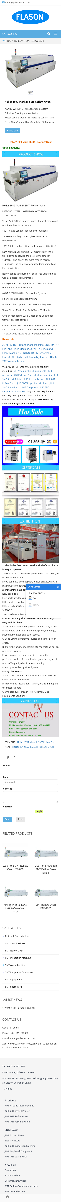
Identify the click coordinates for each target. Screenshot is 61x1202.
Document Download (16, 1180)
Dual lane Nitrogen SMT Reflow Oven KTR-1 (46, 869)
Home (8, 40)
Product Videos (12, 1175)
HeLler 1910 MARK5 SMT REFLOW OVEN (33, 746)
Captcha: (8, 806)
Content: (8, 788)
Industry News (12, 1140)
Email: (6, 777)
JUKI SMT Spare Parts (16, 1156)
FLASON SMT (35, 593)
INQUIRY (13, 130)
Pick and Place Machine (17, 936)
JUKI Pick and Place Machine (19, 1105)
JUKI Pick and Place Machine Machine (33, 375)
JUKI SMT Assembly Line (17, 1121)
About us (10, 1165)
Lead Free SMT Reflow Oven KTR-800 (15, 867)
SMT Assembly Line (15, 965)
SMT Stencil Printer (15, 943)
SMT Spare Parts (13, 986)
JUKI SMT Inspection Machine (32, 383)
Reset (20, 819)
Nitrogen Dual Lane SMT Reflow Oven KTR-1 (15, 908)
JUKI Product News (14, 1135)
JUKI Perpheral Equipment (18, 1151)
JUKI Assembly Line (34, 379)
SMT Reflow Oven (34, 40)
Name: (6, 765)
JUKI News (11, 1130)
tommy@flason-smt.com (17, 2)
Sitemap (8, 1088)
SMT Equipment (29, 387)
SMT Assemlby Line (15, 1191)
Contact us (10, 1170)
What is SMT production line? (20, 1007)
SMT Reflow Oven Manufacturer (21, 1186)
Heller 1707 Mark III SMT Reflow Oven (36, 742)
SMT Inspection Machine (18, 957)
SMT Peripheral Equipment (19, 972)
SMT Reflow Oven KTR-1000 (46, 906)
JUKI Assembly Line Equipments (30, 370)
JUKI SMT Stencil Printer (17, 1110)
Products (19, 40)
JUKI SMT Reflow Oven (16, 1116)
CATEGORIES (9, 34)
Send (7, 819)
